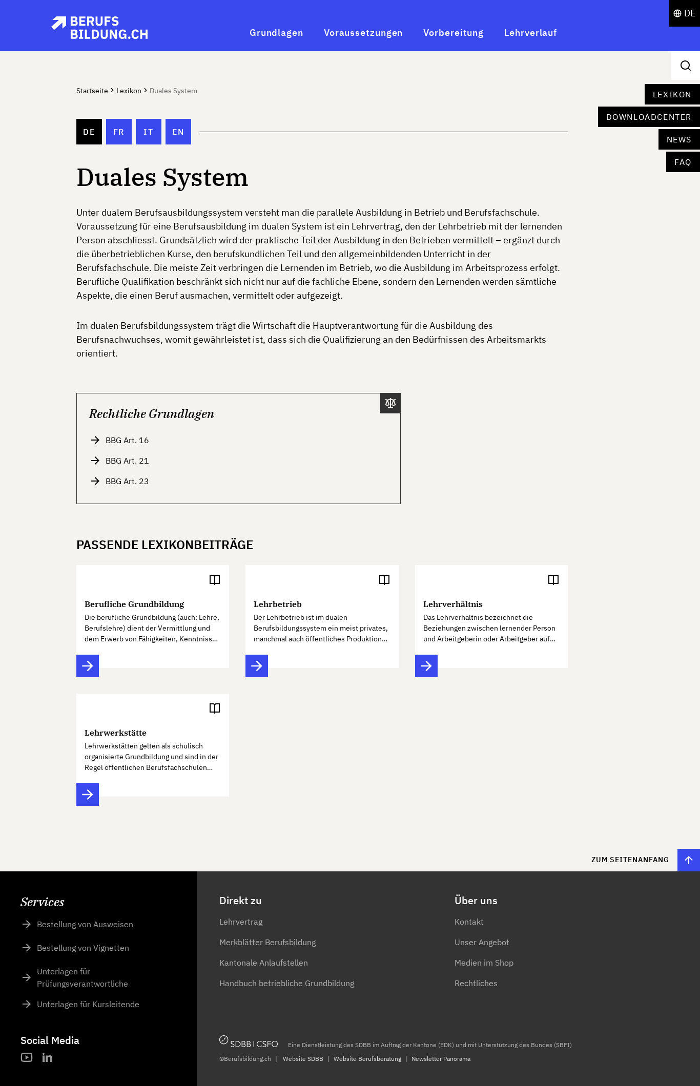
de (89, 132)
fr (119, 132)
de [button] (690, 13)
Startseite (92, 90)
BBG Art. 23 (127, 481)
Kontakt (469, 921)
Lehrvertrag (240, 921)
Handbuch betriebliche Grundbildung (286, 983)
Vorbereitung (453, 32)
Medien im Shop (484, 962)
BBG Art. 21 (127, 460)
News (679, 139)
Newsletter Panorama (440, 1058)
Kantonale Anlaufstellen (263, 962)
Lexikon (672, 94)
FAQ (683, 162)
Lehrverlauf (530, 32)
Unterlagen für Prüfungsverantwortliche (82, 977)
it (148, 132)
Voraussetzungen (363, 32)
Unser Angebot (482, 942)
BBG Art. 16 (127, 440)
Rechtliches (476, 983)
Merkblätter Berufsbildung (267, 942)
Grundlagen (276, 32)
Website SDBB (303, 1058)
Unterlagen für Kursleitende (88, 1004)
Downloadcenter (649, 117)
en (178, 132)
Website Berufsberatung (367, 1058)
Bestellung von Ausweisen (85, 924)
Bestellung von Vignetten (83, 948)
